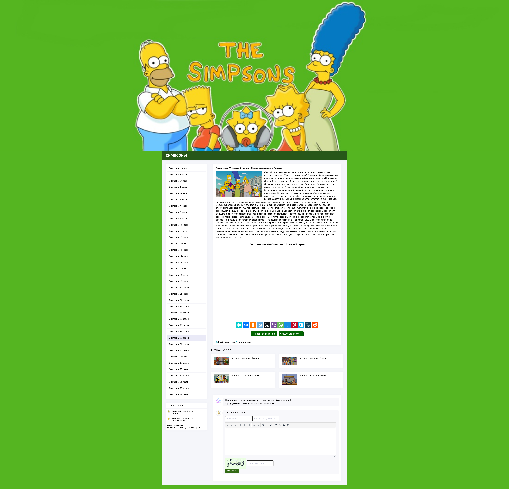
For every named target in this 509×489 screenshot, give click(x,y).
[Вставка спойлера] (284, 425)
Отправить (232, 471)
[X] (267, 325)
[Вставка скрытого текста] (288, 425)
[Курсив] (232, 425)
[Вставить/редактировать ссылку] (267, 425)
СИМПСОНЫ (176, 155)
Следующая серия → (291, 334)
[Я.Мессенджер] (239, 325)
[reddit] (315, 325)
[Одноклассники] (253, 325)
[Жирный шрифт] (228, 425)
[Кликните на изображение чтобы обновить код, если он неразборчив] (235, 463)
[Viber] (274, 325)
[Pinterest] (294, 325)
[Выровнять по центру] (245, 425)
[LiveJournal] (308, 325)
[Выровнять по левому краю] (241, 425)
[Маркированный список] (254, 425)
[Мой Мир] (287, 325)
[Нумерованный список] (258, 425)
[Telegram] (260, 325)
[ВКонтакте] (246, 325)
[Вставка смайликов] (263, 425)
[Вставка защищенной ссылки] (271, 425)
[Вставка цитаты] (276, 425)
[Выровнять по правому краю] (249, 425)
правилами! (269, 404)
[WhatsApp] (280, 325)
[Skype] (301, 325)
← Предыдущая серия (264, 334)
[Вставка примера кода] (280, 425)
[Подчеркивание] (236, 425)
